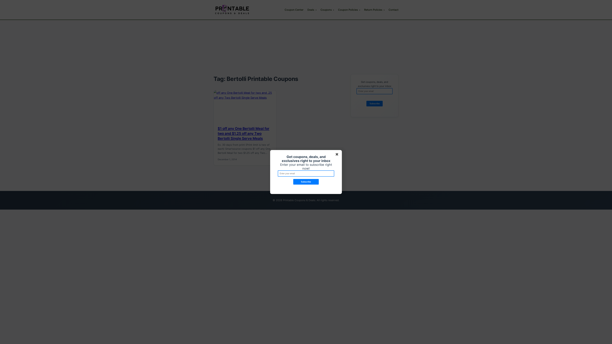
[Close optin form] (337, 155)
